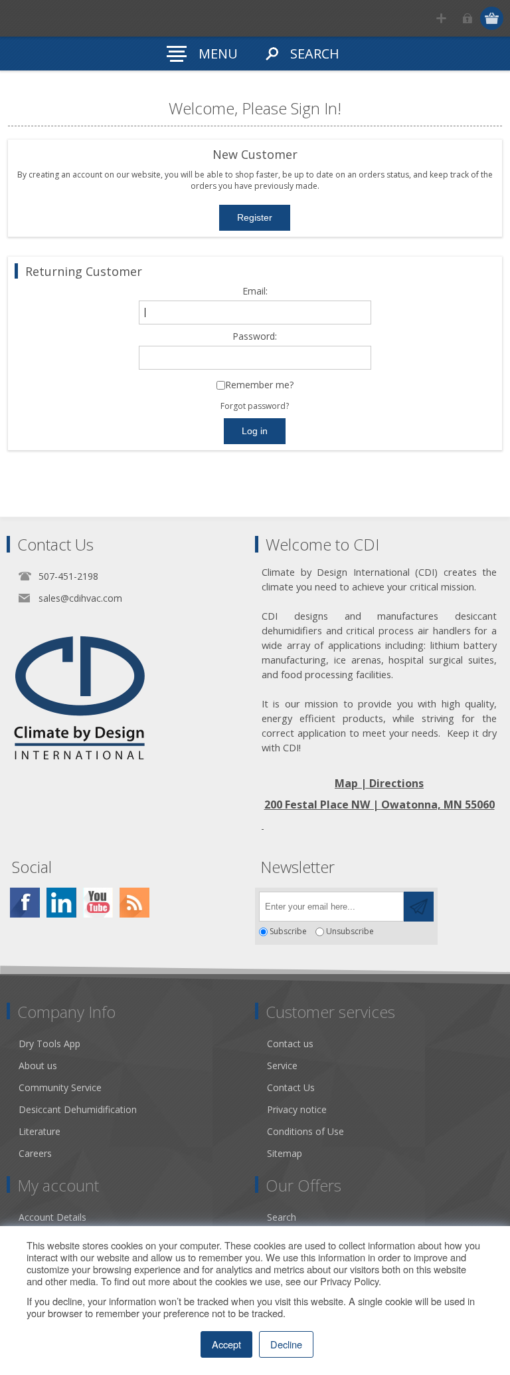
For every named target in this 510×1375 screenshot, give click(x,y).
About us (38, 1065)
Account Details (52, 1217)
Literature (39, 1131)
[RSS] (134, 903)
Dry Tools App (49, 1043)
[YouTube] (98, 903)
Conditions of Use (305, 1131)
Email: (255, 291)
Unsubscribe (350, 932)
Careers (35, 1153)
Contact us (290, 1043)
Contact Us (291, 1087)
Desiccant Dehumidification (78, 1109)
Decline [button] (286, 1344)
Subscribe (288, 932)
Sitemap (284, 1153)
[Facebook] (25, 903)
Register (441, 18)
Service (282, 1065)
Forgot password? (254, 406)
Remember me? (259, 385)
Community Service (60, 1087)
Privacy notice (297, 1109)
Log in (467, 18)
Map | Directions (379, 783)
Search (281, 1217)
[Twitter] (61, 903)
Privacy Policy (349, 1281)
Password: (254, 336)
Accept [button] (226, 1344)
